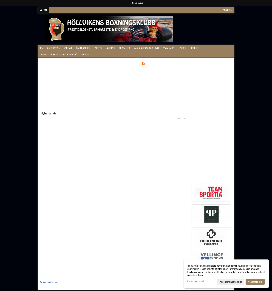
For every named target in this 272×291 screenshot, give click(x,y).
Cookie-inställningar (49, 282)
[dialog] (226, 273)
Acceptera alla (255, 282)
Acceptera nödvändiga (231, 282)
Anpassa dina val (195, 281)
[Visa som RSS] (143, 64)
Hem (44, 10)
